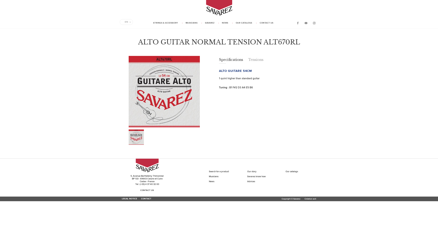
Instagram (314, 22)
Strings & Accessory (165, 23)
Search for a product (219, 171)
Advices (251, 181)
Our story (251, 171)
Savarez (209, 23)
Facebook (298, 22)
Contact (146, 199)
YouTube (306, 22)
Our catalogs (244, 23)
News (225, 23)
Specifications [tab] (231, 60)
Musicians (191, 23)
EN (126, 22)
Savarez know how (256, 176)
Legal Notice (129, 199)
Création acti (310, 199)
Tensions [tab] (255, 60)
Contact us (266, 23)
